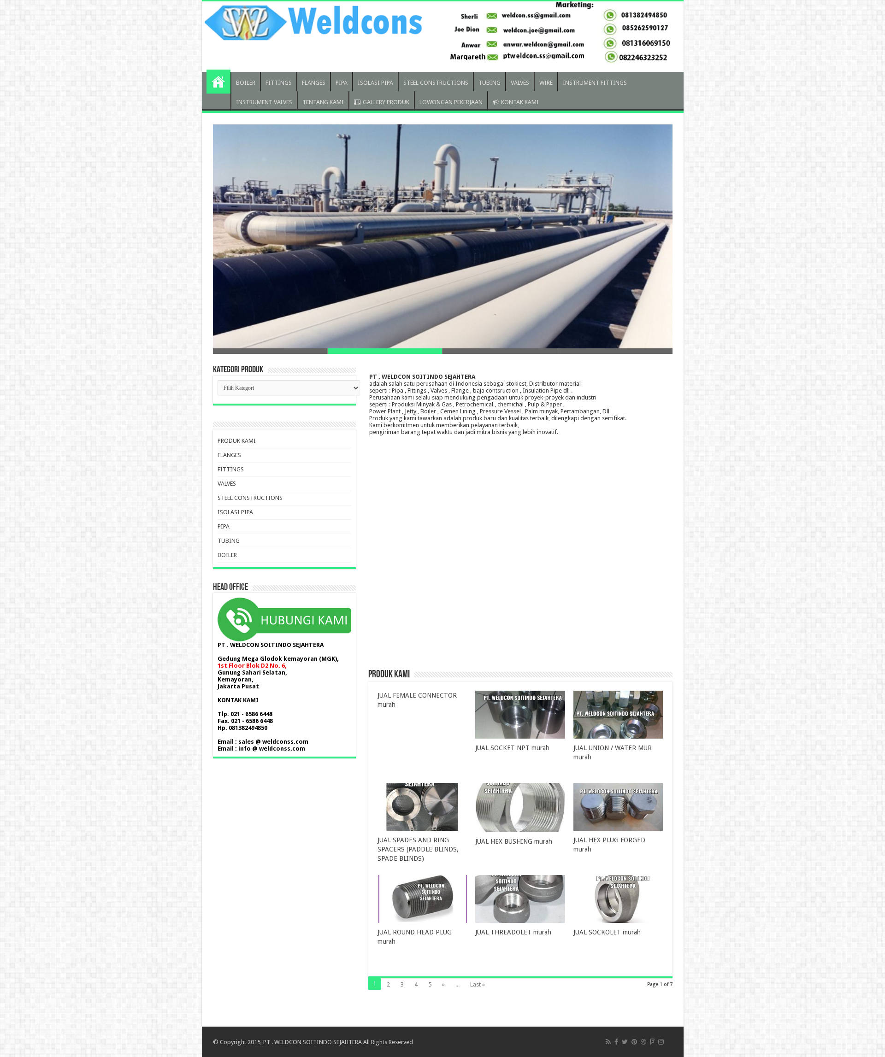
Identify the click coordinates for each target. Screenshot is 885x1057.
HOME (218, 82)
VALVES (520, 82)
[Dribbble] (643, 1041)
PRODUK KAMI (237, 440)
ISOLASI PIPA (375, 82)
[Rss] (608, 1041)
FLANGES (313, 82)
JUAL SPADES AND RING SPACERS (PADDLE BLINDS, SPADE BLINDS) (418, 849)
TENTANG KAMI (323, 102)
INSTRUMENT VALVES (264, 102)
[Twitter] (625, 1041)
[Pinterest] (634, 1041)
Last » (477, 984)
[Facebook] (616, 1041)
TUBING (489, 82)
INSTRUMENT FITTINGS (595, 82)
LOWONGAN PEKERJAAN (451, 102)
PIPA (342, 82)
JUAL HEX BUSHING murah (513, 841)
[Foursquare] (652, 1041)
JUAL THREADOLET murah (513, 932)
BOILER (245, 82)
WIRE (546, 82)
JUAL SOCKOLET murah (607, 932)
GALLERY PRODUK (386, 102)
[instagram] (661, 1041)
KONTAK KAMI (520, 102)
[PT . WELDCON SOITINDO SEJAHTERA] (443, 36)
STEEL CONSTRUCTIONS (435, 82)
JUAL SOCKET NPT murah (512, 748)
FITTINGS (279, 82)
